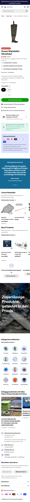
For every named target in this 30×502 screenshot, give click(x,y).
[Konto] (25, 7)
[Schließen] (26, 124)
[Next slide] (17, 185)
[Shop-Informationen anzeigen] (26, 117)
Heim (2, 16)
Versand (13, 58)
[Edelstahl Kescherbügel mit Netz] (7, 209)
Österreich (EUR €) (8, 490)
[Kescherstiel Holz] (21, 209)
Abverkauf (9, 16)
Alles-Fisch (8, 499)
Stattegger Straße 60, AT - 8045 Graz (15, 457)
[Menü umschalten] (2, 7)
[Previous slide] (13, 185)
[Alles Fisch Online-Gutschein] (7, 244)
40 (9, 89)
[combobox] (15, 11)
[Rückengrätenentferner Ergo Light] (21, 244)
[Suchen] (27, 11)
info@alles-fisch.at (9, 452)
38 (3, 89)
